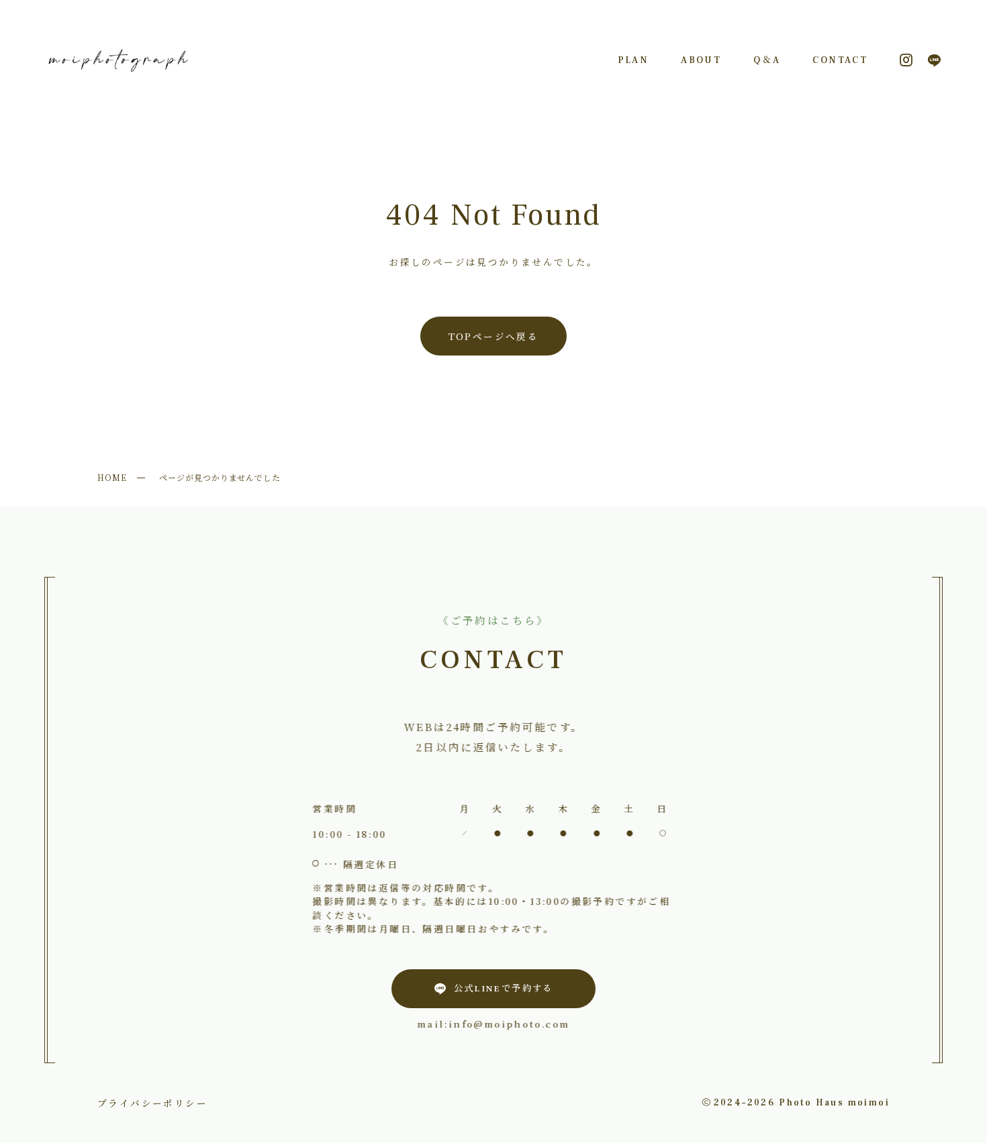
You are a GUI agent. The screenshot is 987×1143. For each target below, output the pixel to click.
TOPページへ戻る (494, 336)
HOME (112, 477)
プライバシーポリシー (152, 1102)
